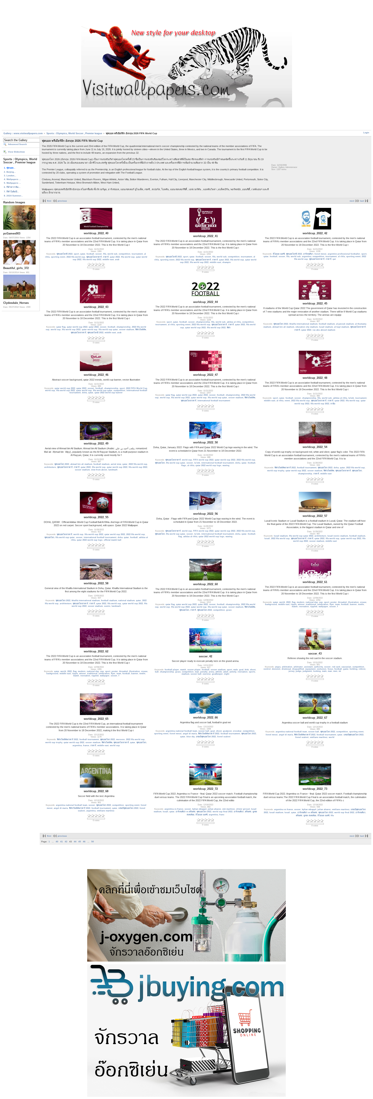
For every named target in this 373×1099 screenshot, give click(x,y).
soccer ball (196, 674)
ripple (294, 604)
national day (312, 602)
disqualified (298, 669)
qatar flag (61, 327)
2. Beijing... (10, 172)
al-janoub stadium (345, 324)
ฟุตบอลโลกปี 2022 (65, 254)
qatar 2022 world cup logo (208, 465)
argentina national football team (181, 731)
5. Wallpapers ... (12, 183)
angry (278, 667)
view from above (99, 470)
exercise (207, 674)
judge (298, 671)
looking (317, 671)
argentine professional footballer (344, 254)
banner (353, 604)
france (86, 745)
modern (300, 602)
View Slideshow (16, 152)
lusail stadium (326, 327)
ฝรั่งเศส (248, 812)
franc (221, 815)
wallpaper (323, 606)
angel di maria (190, 734)
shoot (253, 670)
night (226, 674)
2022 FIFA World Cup (136, 388)
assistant (308, 667)
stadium (185, 674)
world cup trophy (275, 471)
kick (247, 670)
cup (321, 602)
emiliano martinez (340, 809)
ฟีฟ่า (229, 328)
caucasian (346, 667)
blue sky (190, 737)
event (287, 401)
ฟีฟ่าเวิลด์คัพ (140, 329)
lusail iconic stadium (337, 536)
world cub (112, 254)
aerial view (116, 464)
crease (363, 602)
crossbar (237, 731)
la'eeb (351, 398)
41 (61, 841)
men (335, 671)
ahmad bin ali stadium (283, 327)
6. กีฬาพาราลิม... (12, 187)
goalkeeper (217, 674)
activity (232, 672)
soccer (98, 254)
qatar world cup (89, 329)
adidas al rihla (234, 322)
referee (362, 669)
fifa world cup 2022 (92, 259)
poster (333, 602)
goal (241, 670)
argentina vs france (173, 809)
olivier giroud (243, 809)
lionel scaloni (224, 737)
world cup (56, 329)
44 (75, 841)
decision (276, 669)
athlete (218, 672)
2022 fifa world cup (75, 257)
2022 (288, 602)
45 (79, 841)
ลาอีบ (332, 404)
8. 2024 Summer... (13, 195)
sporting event (58, 257)
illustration (353, 602)
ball (157, 672)
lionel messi (320, 254)
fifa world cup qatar (108, 329)
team (337, 604)
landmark (112, 470)
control (267, 669)
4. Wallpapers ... (12, 179)
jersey (291, 671)
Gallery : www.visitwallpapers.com (23, 133)
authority (318, 667)
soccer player (194, 670)
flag (180, 536)
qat (334, 259)
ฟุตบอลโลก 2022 (280, 324)
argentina (306, 256)
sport (76, 254)
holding (353, 669)
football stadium (327, 324)
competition (124, 254)
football (90, 254)
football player (172, 670)
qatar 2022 (115, 257)
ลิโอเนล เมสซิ (279, 254)
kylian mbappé (199, 809)
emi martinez (228, 809)
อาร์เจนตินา (308, 254)
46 (84, 841)
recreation (304, 606)
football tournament (306, 468)
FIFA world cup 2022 (203, 460)
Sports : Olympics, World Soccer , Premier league (74, 133)
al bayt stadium (341, 327)
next (352, 201)
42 (66, 841)
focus (330, 669)
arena (211, 672)
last (362, 201)
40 (57, 841)
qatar (82, 254)
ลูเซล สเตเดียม (309, 815)
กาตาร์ (106, 257)
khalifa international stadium (303, 324)
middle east (108, 259)
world (282, 602)
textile (361, 604)
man (197, 672)
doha (84, 393)
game (345, 669)
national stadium (126, 600)
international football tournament (214, 401)
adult (225, 672)
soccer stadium (126, 329)
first (49, 201)
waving (226, 465)
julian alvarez (214, 809)
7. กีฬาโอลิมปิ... (11, 191)
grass (229, 610)
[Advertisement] (186, 13)
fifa (104, 254)
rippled (313, 606)
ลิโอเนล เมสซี (201, 815)
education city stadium (307, 327)
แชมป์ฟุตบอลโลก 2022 (206, 737)
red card (336, 667)
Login (366, 132)
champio (226, 262)
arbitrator (298, 667)
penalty (203, 672)
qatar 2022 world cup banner (109, 393)
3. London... (10, 175)
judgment (307, 671)
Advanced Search (17, 144)
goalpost (227, 731)
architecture (50, 467)
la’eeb (197, 463)
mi (340, 671)
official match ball (112, 540)
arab (117, 259)
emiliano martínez (318, 737)
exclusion (321, 669)
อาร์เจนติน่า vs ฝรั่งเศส (185, 812)
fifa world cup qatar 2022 (301, 536)
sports (252, 672)
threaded (342, 602)
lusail (267, 538)
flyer (332, 604)
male (235, 670)
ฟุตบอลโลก (160, 463)
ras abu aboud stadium (324, 330)
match (295, 606)
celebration (322, 604)
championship (124, 327)
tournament (137, 254)
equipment (310, 669)
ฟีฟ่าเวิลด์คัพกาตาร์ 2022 (285, 468)
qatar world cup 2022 (77, 327)
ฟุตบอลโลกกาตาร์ (94, 257)
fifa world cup (128, 257)
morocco (120, 739)
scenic (107, 606)
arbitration (287, 667)
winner (301, 604)
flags (183, 465)
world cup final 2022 (222, 812)
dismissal (286, 669)
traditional (311, 604)
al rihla (341, 256)
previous (62, 201)
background (271, 604)
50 (92, 841)
